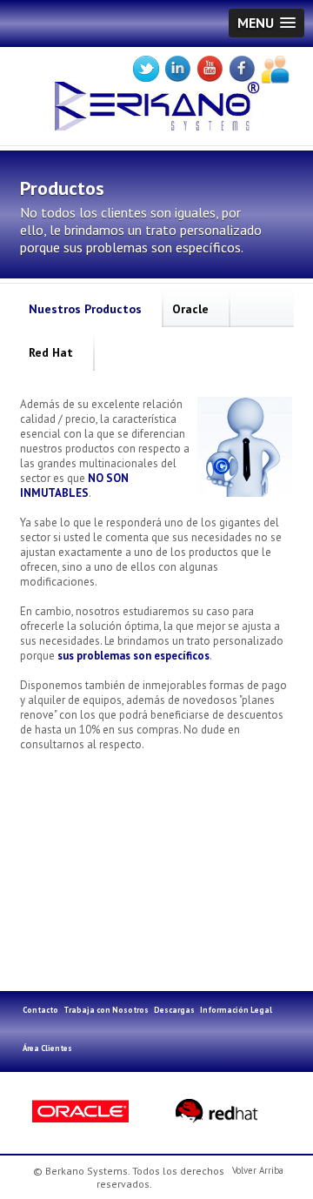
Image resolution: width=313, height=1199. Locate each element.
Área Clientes (47, 1048)
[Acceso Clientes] (278, 70)
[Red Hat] (220, 1111)
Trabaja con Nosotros (106, 1010)
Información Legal (236, 1010)
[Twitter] (149, 70)
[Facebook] (246, 70)
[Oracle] (86, 1111)
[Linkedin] (181, 70)
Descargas (174, 1010)
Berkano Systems (165, 118)
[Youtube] (213, 70)
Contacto (40, 1010)
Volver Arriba (257, 1170)
